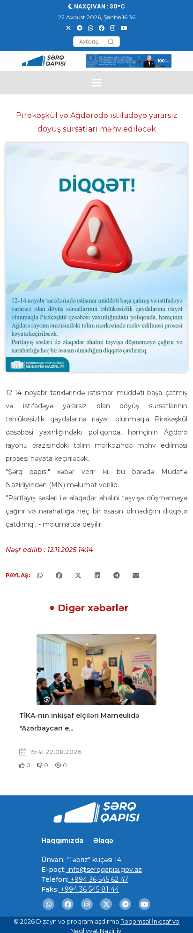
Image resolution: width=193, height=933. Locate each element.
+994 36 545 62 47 (98, 879)
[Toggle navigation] (97, 82)
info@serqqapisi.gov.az (104, 869)
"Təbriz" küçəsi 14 (93, 859)
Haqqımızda (62, 840)
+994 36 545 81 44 (89, 889)
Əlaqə (103, 840)
